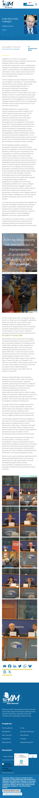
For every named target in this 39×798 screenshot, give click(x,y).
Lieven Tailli (17, 335)
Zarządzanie (6, 731)
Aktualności (24, 735)
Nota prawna (6, 742)
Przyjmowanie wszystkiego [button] (12, 794)
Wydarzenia (6, 739)
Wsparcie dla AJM (26, 742)
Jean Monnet (7, 735)
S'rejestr (32, 756)
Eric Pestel (6, 335)
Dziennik (17, 47)
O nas (22, 728)
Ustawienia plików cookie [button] (11, 790)
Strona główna (7, 47)
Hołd (4, 30)
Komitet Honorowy (27, 731)
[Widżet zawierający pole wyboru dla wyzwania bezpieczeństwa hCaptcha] (21, 759)
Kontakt (23, 739)
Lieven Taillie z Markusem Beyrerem (16, 273)
